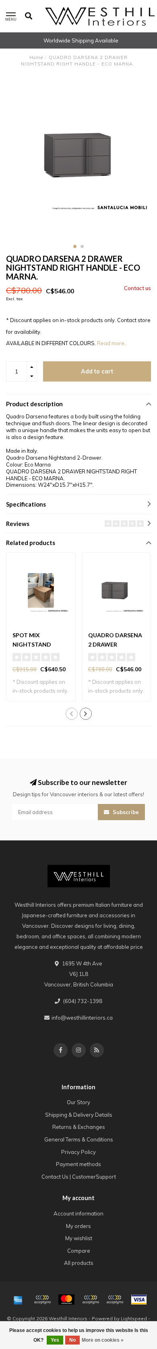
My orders (78, 1226)
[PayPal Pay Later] (115, 1300)
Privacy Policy (78, 1152)
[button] (74, 246)
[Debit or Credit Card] (42, 1300)
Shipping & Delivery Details (78, 1114)
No (72, 1340)
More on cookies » (103, 1340)
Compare (78, 1250)
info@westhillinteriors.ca (82, 1017)
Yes (55, 1340)
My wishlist (78, 1238)
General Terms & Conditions (78, 1139)
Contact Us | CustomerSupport (78, 1176)
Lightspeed (134, 1318)
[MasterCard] (66, 1300)
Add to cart (97, 371)
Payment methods (78, 1164)
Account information (78, 1213)
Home (36, 57)
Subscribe (125, 812)
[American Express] (18, 1300)
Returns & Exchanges (78, 1127)
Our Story (78, 1102)
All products (78, 1263)
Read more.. (112, 343)
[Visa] (139, 1300)
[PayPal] (91, 1300)
